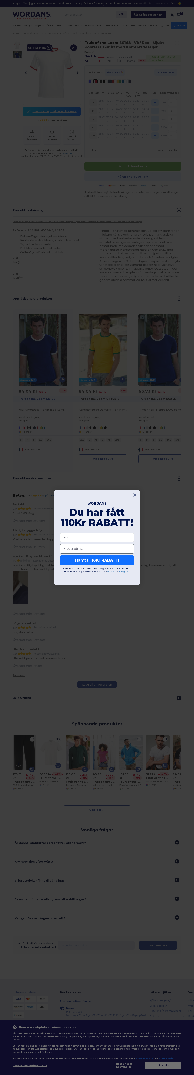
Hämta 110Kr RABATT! (97, 560)
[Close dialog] (134, 495)
